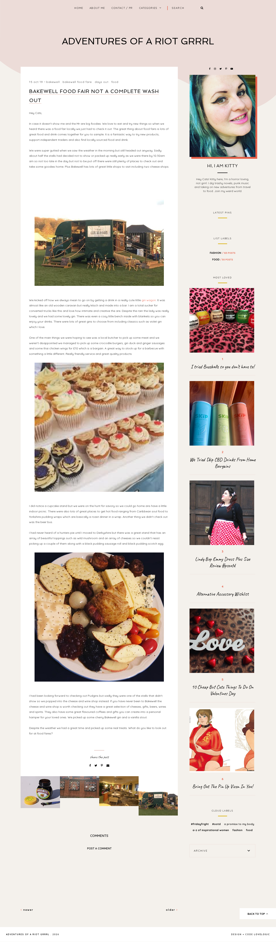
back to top (257, 913)
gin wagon (149, 300)
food (114, 82)
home (78, 7)
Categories (148, 7)
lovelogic (262, 934)
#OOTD (216, 824)
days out (102, 82)
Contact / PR (122, 7)
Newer (27, 909)
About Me (97, 7)
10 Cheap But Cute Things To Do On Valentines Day (222, 690)
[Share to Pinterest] (102, 765)
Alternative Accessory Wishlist (222, 594)
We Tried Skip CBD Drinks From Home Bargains (222, 462)
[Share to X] (96, 765)
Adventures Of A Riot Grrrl (138, 41)
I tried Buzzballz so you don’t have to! (222, 366)
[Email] (107, 765)
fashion (222, 252)
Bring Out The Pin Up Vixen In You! (222, 786)
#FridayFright (200, 824)
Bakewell (53, 82)
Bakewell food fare (77, 82)
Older (171, 909)
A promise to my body (239, 824)
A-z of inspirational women (211, 830)
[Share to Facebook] (90, 765)
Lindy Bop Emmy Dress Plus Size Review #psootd (222, 562)
